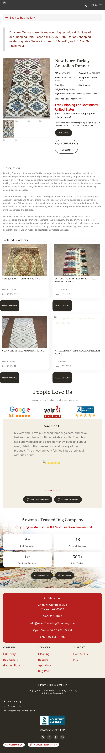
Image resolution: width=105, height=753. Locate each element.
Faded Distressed (67, 93)
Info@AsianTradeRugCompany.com (53, 623)
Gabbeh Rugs (12, 665)
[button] (96, 5)
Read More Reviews (39, 500)
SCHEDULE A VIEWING (68, 146)
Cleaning (44, 654)
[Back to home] (7, 5)
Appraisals (45, 665)
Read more (64, 133)
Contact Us (44, 576)
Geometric (80, 93)
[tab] (45, 490)
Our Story (9, 654)
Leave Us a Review (69, 500)
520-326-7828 (52, 616)
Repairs (43, 659)
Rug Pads (44, 671)
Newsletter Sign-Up (45, 744)
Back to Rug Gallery (22, 17)
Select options (9, 306)
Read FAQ (66, 576)
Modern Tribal (91, 93)
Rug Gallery (10, 659)
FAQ (75, 659)
